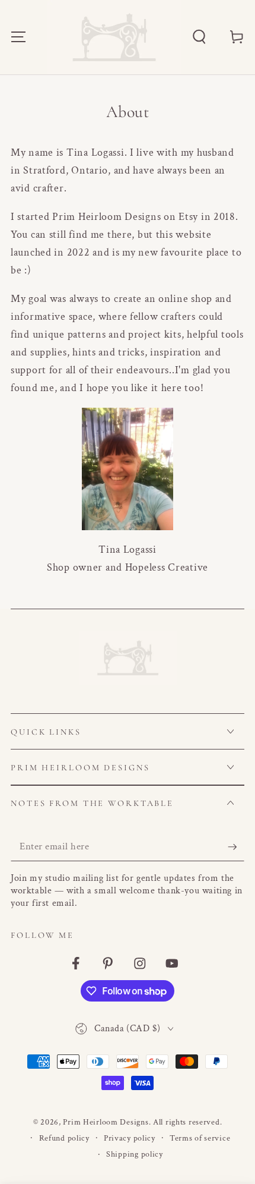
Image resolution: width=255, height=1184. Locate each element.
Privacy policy (129, 1138)
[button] (199, 37)
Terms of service (200, 1138)
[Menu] (18, 37)
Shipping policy (134, 1154)
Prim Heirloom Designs (105, 1122)
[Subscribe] (236, 847)
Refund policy (64, 1138)
